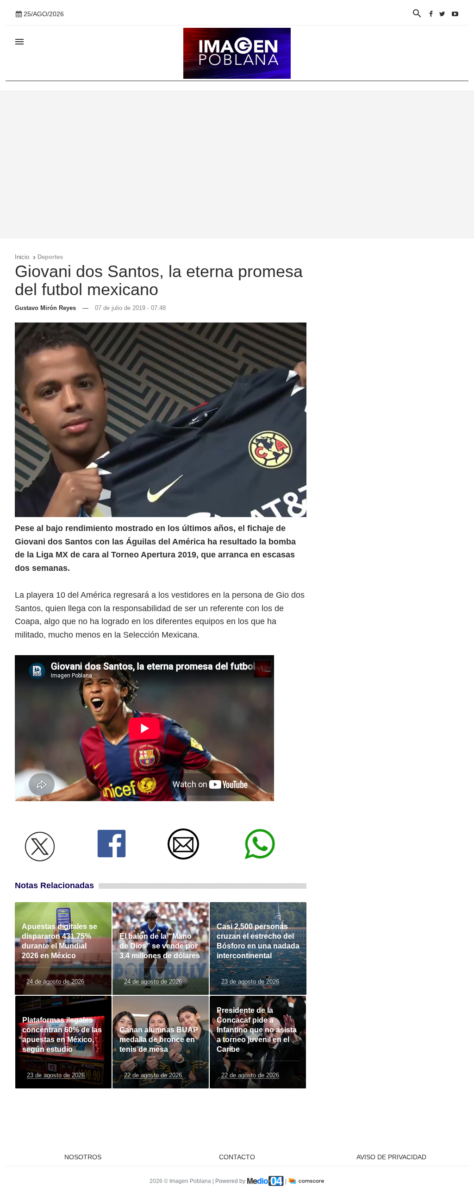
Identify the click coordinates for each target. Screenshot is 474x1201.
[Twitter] (442, 14)
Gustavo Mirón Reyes (45, 307)
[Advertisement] (237, 164)
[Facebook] (431, 14)
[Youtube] (455, 14)
